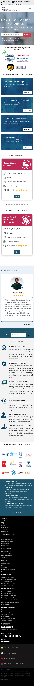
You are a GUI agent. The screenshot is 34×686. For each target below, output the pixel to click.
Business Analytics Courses (9, 579)
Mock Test (4, 571)
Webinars (4, 567)
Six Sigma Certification (7, 614)
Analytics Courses (6, 620)
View (17, 196)
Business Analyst (14, 38)
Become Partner (6, 551)
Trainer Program (6, 553)
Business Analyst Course (8, 612)
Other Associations (6, 555)
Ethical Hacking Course (8, 618)
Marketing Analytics (13, 40)
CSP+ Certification (6, 591)
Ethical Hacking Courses (8, 583)
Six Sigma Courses (6, 581)
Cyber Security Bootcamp (22, 1)
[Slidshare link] (20, 636)
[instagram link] (3, 636)
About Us (4, 520)
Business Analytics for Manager (10, 602)
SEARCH (27, 34)
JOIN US (17, 512)
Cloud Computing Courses (9, 586)
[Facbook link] (6, 636)
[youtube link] (16, 636)
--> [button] (2, 298)
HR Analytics (23, 38)
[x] (10, 636)
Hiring (3, 525)
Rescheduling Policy (7, 541)
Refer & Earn (6, 1)
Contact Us (4, 531)
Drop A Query (21, 4)
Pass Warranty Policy (7, 539)
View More (27, 92)
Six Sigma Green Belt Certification (11, 600)
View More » (28, 324)
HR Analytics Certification (8, 595)
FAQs (3, 523)
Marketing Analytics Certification (10, 598)
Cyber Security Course (7, 609)
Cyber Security (5, 38)
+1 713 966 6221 (7, 4)
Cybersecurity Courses (7, 577)
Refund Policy (5, 545)
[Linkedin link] (13, 636)
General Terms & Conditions (9, 537)
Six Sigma (4, 40)
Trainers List (4, 557)
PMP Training (5, 604)
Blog (2, 565)
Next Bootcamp (5, 563)
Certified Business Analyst (8, 593)
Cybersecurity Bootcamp (8, 569)
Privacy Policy (5, 543)
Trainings (4, 529)
